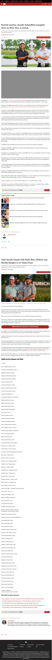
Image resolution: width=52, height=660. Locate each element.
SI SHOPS (32, 1)
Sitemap (21, 646)
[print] (9, 242)
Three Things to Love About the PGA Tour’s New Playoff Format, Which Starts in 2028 (23, 599)
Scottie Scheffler (13, 180)
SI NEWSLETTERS (14, 1)
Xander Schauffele (23, 100)
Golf (6, 247)
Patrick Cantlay (13, 100)
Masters (3, 180)
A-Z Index (29, 646)
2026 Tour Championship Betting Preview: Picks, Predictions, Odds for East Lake (21, 601)
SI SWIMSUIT (7, 1)
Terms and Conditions (40, 644)
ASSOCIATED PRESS (11, 234)
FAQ (36, 646)
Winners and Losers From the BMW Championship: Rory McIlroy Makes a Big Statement (23, 605)
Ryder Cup (5, 110)
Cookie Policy (22, 644)
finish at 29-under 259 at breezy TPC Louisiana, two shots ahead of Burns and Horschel (25, 107)
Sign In (49, 4)
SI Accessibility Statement (12, 646)
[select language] (46, 4)
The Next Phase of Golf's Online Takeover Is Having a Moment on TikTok (20, 607)
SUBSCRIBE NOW (38, 1)
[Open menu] (2, 4)
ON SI (2, 1)
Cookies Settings (10, 648)
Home (2, 247)
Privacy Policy (10, 644)
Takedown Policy (30, 644)
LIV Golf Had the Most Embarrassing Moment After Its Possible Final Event (20, 603)
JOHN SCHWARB (10, 620)
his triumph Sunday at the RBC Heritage (36, 350)
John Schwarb (4, 269)
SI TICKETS (21, 1)
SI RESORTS (26, 1)
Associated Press (4, 34)
